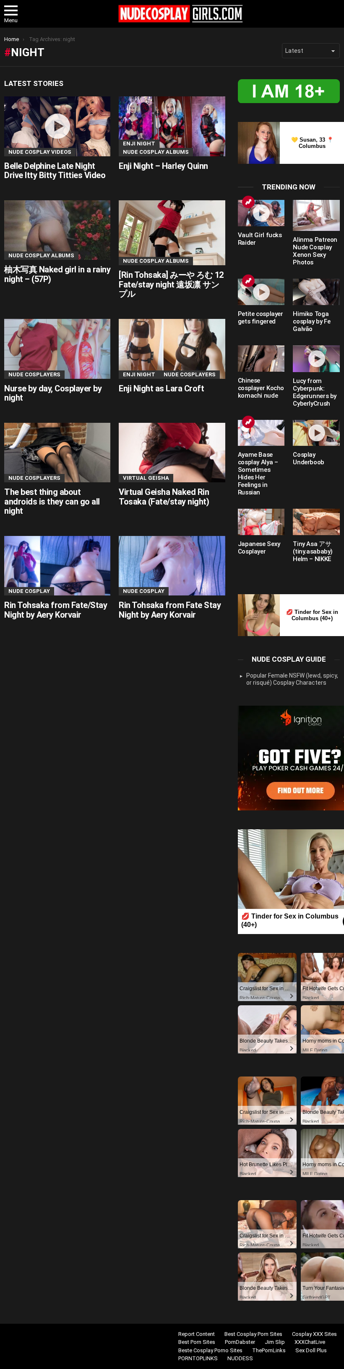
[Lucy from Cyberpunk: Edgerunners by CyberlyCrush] (316, 358)
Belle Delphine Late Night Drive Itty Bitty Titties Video (54, 171)
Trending (248, 202)
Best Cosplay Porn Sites (253, 1334)
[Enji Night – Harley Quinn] (172, 126)
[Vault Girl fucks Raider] (261, 213)
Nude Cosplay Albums (156, 152)
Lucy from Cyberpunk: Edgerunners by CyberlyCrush (314, 392)
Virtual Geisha (146, 478)
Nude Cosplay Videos (39, 152)
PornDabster (240, 1342)
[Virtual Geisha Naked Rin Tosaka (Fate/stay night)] (172, 453)
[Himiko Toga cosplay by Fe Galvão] (316, 292)
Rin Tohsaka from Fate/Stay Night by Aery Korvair (55, 610)
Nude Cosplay (29, 591)
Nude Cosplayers (34, 374)
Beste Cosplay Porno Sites (210, 1350)
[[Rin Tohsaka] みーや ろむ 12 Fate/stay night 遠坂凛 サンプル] (172, 233)
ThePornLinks (269, 1350)
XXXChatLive (309, 1342)
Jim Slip (275, 1342)
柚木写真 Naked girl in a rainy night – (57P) (57, 274)
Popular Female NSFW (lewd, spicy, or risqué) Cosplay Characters (292, 679)
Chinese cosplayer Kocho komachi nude (261, 388)
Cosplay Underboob (308, 458)
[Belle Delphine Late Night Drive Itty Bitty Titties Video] (57, 126)
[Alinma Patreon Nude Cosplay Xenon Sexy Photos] (316, 215)
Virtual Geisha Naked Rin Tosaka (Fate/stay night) (164, 497)
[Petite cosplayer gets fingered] (261, 292)
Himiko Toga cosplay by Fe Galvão (311, 321)
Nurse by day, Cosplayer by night (53, 393)
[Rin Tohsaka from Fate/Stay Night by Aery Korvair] (57, 566)
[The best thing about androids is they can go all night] (57, 453)
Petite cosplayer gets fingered (260, 317)
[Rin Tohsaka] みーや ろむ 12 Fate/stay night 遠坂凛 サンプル (171, 284)
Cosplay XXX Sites (314, 1334)
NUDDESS (240, 1358)
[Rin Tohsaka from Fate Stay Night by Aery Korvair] (172, 566)
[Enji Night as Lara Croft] (172, 349)
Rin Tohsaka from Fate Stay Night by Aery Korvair (170, 610)
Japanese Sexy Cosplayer (259, 547)
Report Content (196, 1334)
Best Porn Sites (196, 1342)
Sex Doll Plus (311, 1350)
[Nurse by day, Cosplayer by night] (57, 349)
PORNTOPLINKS (198, 1358)
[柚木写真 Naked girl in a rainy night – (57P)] (57, 230)
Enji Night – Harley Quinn (163, 166)
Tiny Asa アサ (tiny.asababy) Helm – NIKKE (313, 551)
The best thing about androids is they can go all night (52, 501)
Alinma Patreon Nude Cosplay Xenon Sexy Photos (315, 251)
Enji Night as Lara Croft (161, 388)
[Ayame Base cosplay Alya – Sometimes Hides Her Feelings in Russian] (261, 433)
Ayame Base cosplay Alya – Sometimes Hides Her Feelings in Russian (258, 473)
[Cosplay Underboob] (316, 433)
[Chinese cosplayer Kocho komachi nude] (261, 358)
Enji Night (139, 143)
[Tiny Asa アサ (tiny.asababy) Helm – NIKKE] (316, 522)
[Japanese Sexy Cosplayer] (261, 522)
